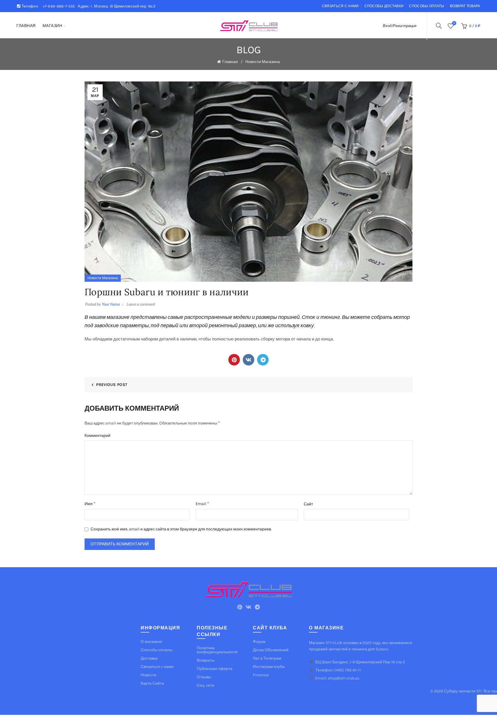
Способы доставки (384, 6)
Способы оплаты (426, 6)
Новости (148, 675)
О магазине (151, 641)
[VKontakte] (248, 359)
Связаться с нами (340, 6)
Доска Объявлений (270, 650)
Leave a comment (141, 304)
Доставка (149, 658)
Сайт (308, 504)
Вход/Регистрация (399, 26)
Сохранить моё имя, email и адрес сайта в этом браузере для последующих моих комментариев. (181, 529)
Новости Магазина (262, 61)
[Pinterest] (234, 359)
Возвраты (206, 660)
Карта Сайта (152, 683)
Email (202, 503)
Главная (26, 25)
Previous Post (111, 384)
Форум (259, 641)
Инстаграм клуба (268, 666)
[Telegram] (263, 359)
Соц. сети (205, 685)
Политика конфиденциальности (217, 649)
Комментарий (97, 435)
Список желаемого (454, 23)
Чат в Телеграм (267, 658)
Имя (90, 503)
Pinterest (261, 675)
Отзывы (204, 677)
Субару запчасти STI (463, 691)
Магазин (52, 25)
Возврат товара (465, 6)
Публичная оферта (214, 668)
